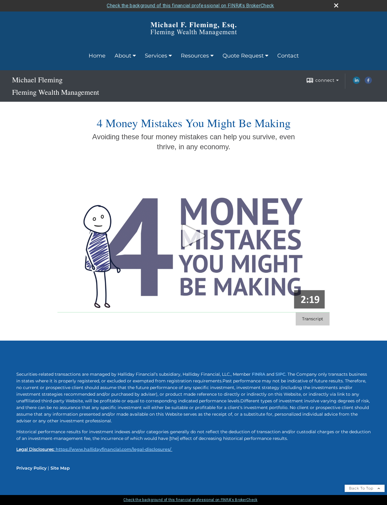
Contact (288, 55)
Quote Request (243, 55)
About (123, 55)
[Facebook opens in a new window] (368, 82)
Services (156, 55)
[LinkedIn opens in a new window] (356, 82)
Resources (195, 55)
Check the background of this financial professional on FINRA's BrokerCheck (190, 5)
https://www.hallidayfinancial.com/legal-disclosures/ (113, 449)
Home (97, 55)
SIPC (280, 374)
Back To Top (362, 488)
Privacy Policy (31, 468)
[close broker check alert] (336, 5)
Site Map (60, 468)
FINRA (258, 374)
